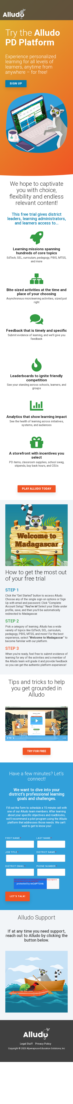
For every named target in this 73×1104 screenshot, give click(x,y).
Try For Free (36, 751)
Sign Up (16, 83)
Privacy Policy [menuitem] (43, 1043)
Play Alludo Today (36, 488)
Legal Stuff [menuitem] (26, 1043)
